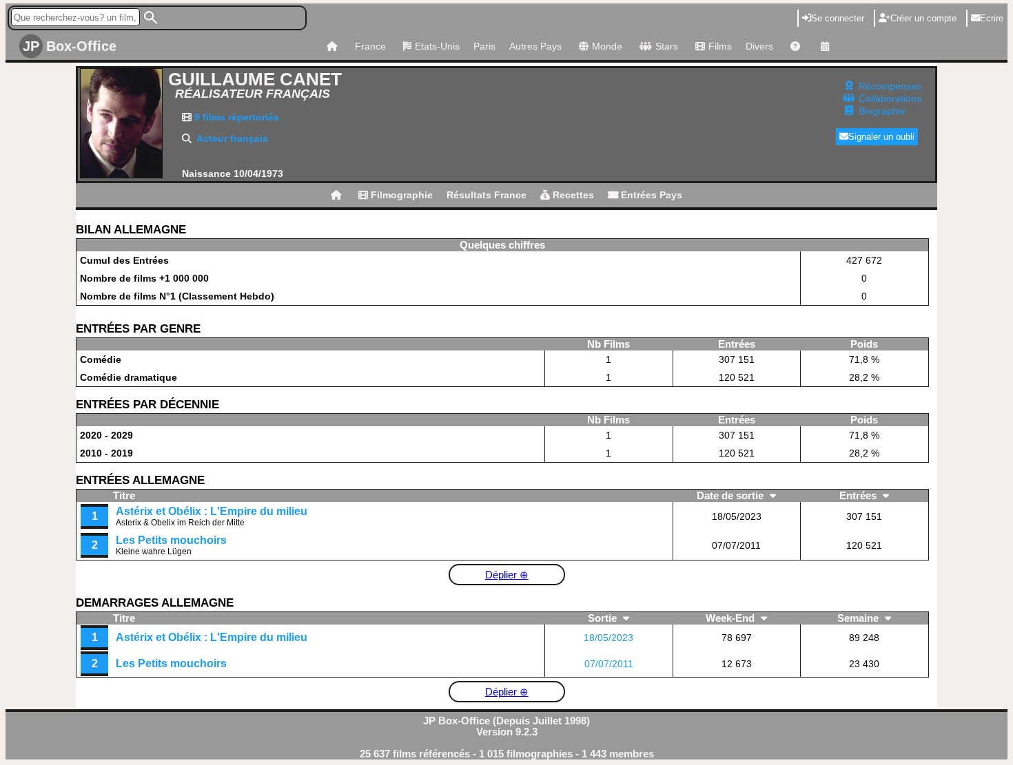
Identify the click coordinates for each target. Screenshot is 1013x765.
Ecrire (991, 18)
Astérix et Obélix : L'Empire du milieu (211, 511)
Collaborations (890, 98)
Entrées (859, 495)
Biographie (882, 110)
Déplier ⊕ (507, 574)
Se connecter (837, 18)
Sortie (604, 618)
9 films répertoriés (235, 117)
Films (720, 46)
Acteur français (232, 138)
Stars (666, 46)
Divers (759, 46)
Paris (484, 46)
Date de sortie (731, 495)
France (370, 46)
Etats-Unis (437, 46)
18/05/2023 (608, 637)
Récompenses (890, 86)
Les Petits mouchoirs (171, 540)
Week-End (731, 618)
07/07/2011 (608, 663)
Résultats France (486, 194)
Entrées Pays (650, 194)
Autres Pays (535, 46)
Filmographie (400, 194)
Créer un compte (923, 18)
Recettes (572, 194)
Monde (607, 46)
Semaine (859, 618)
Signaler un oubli (881, 137)
